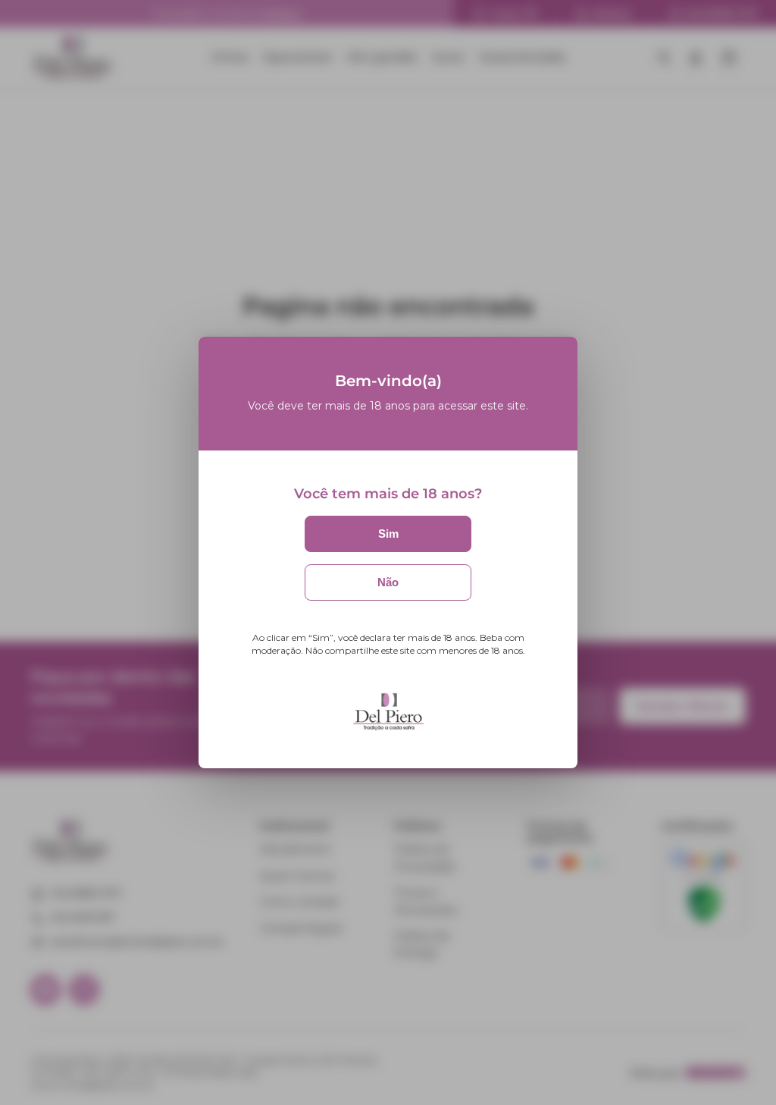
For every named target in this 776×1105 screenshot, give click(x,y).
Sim (388, 533)
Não (388, 582)
